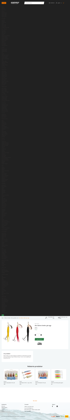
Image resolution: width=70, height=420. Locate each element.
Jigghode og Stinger (5, 260)
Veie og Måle (4, 290)
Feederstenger (4, 14)
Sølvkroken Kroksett (5, 55)
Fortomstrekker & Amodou (6, 157)
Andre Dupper (4, 258)
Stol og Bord (4, 44)
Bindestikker (4, 185)
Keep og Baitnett (4, 45)
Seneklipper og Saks (5, 284)
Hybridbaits (3, 129)
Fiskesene (3, 112)
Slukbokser (3, 304)
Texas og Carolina (5, 270)
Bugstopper (4, 215)
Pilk (2, 52)
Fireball (3, 53)
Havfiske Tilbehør (4, 64)
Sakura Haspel (4, 83)
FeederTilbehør (4, 12)
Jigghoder (3, 261)
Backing (3, 150)
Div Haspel (3, 84)
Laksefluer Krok (4, 180)
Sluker (3, 120)
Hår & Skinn (3, 198)
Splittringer (4, 246)
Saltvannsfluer (4, 174)
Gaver (3, 294)
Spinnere (3, 121)
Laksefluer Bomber (5, 179)
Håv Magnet (4, 277)
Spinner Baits (4, 131)
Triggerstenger (4, 86)
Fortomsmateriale (5, 158)
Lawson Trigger (4, 89)
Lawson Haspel (4, 72)
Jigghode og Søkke (5, 62)
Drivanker (3, 289)
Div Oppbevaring (4, 312)
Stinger (3, 263)
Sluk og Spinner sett (5, 127)
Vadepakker (3, 209)
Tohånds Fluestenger (5, 144)
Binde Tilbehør (4, 186)
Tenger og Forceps (5, 283)
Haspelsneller (4, 103)
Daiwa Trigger (4, 88)
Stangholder (4, 281)
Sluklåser (3, 242)
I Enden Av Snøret (5, 118)
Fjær (2, 197)
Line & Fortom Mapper (5, 152)
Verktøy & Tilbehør (5, 274)
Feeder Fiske (4, 9)
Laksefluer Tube (4, 176)
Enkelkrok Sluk (4, 234)
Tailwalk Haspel (4, 76)
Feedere (3, 11)
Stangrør (3, 311)
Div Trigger (3, 93)
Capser (3, 216)
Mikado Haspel (4, 82)
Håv (2, 276)
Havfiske (3, 47)
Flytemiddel (3, 156)
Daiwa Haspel (4, 71)
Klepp (2, 278)
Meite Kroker (4, 32)
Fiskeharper (3, 63)
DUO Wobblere (4, 126)
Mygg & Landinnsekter (5, 170)
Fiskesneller (3, 102)
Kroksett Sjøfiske (4, 57)
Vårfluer (3, 169)
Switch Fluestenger (5, 145)
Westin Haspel (4, 73)
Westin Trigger (4, 90)
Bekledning (3, 207)
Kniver (3, 288)
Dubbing (3, 196)
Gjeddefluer (4, 181)
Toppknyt (3, 41)
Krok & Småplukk (4, 229)
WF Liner (3, 147)
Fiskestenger (4, 67)
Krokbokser (3, 192)
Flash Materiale (4, 201)
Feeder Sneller (4, 15)
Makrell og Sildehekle (5, 58)
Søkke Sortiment (4, 239)
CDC (2, 193)
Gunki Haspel (4, 79)
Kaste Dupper (4, 251)
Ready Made (4, 30)
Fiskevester (3, 214)
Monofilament (4, 115)
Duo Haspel (3, 77)
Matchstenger (4, 40)
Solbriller (3, 226)
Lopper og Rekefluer (5, 175)
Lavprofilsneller (4, 106)
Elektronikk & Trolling (5, 293)
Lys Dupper (3, 254)
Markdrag (3, 136)
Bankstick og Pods (5, 39)
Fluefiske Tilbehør (5, 163)
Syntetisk (3, 202)
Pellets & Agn (4, 24)
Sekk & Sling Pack (4, 299)
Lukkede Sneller (4, 108)
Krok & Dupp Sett (5, 257)
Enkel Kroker (4, 233)
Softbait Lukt (4, 135)
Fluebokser (3, 153)
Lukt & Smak (4, 26)
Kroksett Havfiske (5, 56)
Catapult (3, 34)
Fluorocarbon (4, 117)
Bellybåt (3, 162)
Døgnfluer (3, 168)
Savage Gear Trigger (5, 91)
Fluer (2, 165)
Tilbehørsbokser (4, 305)
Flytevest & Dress (5, 220)
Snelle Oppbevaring (5, 300)
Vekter (3, 279)
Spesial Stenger (4, 99)
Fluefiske (3, 138)
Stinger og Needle (5, 38)
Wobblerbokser (4, 306)
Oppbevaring (4, 296)
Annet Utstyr (4, 267)
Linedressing (4, 155)
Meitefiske (3, 8)
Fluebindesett (4, 206)
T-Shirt (3, 219)
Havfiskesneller (4, 50)
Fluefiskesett (4, 141)
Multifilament (4, 114)
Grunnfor (3, 20)
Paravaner (3, 287)
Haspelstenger (4, 69)
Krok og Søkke (4, 231)
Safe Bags (3, 302)
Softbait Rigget (4, 132)
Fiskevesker (3, 307)
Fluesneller (3, 146)
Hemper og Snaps (5, 245)
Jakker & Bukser (4, 213)
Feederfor (3, 21)
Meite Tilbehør (4, 29)
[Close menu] (3, 315)
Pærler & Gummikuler (5, 271)
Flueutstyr (3, 139)
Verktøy (3, 187)
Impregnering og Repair (6, 227)
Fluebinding (3, 183)
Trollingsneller (4, 107)
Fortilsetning (4, 22)
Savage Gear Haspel (5, 81)
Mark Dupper (4, 249)
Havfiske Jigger (4, 61)
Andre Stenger (4, 94)
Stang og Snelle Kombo (6, 100)
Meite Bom (3, 33)
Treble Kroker (4, 235)
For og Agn (3, 18)
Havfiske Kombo (4, 51)
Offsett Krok (4, 236)
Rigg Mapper (4, 310)
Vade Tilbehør (4, 225)
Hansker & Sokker (5, 224)
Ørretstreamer (4, 173)
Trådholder (3, 190)
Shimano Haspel (4, 78)
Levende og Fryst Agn (5, 27)
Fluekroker (3, 191)
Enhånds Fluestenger (5, 142)
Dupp (2, 248)
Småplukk (3, 272)
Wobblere (3, 125)
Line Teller (3, 66)
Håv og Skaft (4, 43)
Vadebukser (4, 210)
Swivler (3, 243)
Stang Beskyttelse (5, 301)
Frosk (2, 130)
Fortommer (4, 264)
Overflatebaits (4, 124)
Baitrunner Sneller (5, 109)
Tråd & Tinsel (4, 203)
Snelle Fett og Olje (5, 111)
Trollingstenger (4, 97)
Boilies (3, 23)
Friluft (3, 292)
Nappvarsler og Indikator (6, 35)
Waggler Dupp (4, 252)
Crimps (3, 265)
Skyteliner (3, 151)
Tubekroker (3, 178)
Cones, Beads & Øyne (5, 195)
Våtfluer (3, 167)
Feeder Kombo (4, 16)
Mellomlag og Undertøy (6, 221)
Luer (2, 218)
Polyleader (3, 161)
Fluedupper (3, 253)
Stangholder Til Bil (5, 282)
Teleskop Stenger (5, 96)
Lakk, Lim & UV (4, 204)
